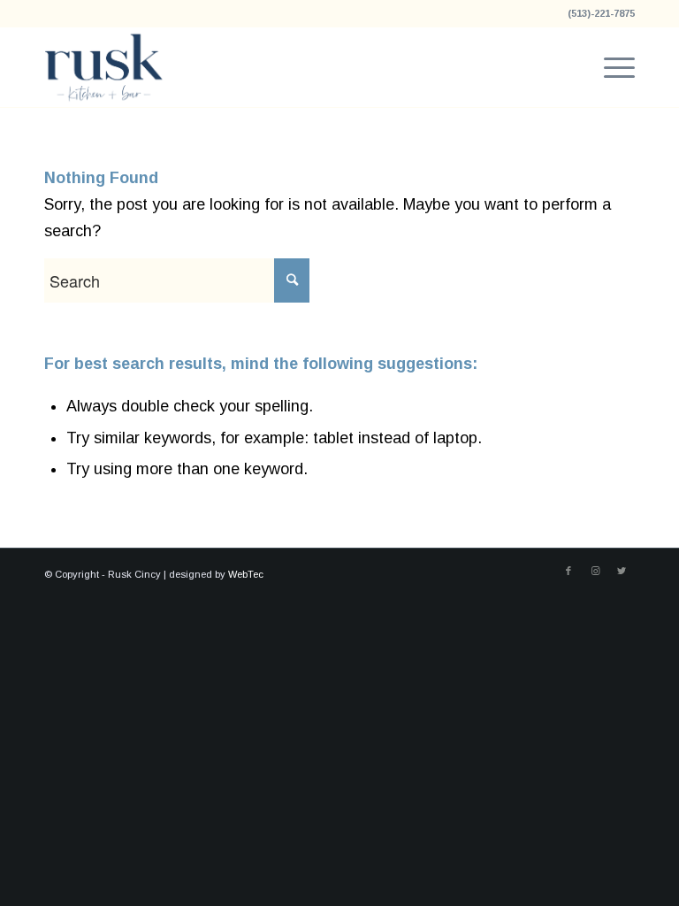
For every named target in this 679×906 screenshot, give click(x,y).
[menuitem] (610, 67)
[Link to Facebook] (568, 570)
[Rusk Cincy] (104, 67)
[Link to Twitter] (621, 570)
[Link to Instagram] (595, 570)
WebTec (245, 574)
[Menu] (610, 67)
